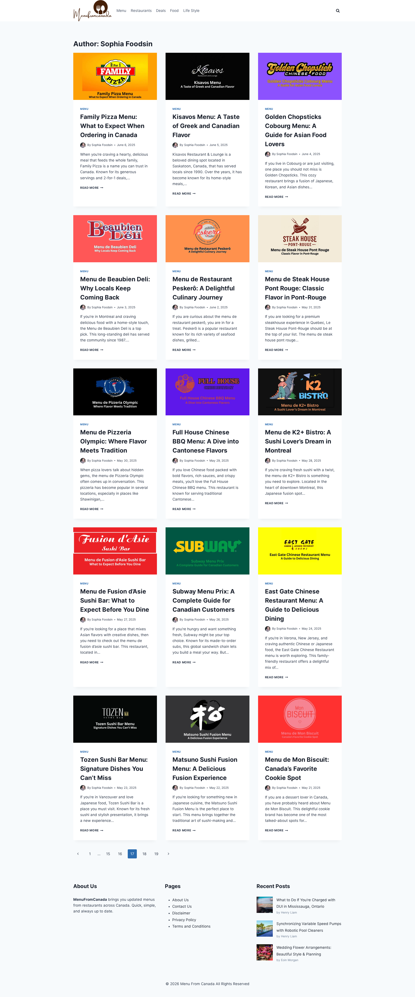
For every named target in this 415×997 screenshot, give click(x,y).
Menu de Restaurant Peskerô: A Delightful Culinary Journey (203, 288)
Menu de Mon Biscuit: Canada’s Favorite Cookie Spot (297, 768)
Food (174, 10)
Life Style (191, 10)
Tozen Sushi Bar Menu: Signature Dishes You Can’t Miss (114, 768)
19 (156, 854)
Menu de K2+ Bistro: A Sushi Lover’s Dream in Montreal (298, 441)
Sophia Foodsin (102, 145)
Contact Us (182, 906)
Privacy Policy (184, 920)
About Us (180, 900)
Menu (121, 10)
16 (120, 854)
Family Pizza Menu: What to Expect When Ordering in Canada (112, 126)
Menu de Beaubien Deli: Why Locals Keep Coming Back (115, 288)
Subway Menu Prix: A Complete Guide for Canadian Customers (203, 600)
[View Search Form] (338, 11)
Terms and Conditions (191, 926)
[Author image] (83, 145)
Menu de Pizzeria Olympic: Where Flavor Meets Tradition (113, 441)
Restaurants (141, 10)
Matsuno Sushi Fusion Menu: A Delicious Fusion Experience (204, 768)
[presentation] (115, 76)
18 (144, 854)
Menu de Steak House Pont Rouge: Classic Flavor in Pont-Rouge (297, 288)
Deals (161, 10)
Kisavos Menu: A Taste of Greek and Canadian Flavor (206, 126)
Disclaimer (181, 913)
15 (108, 854)
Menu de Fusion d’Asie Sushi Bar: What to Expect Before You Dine (114, 600)
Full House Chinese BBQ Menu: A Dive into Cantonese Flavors (205, 441)
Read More (91, 187)
